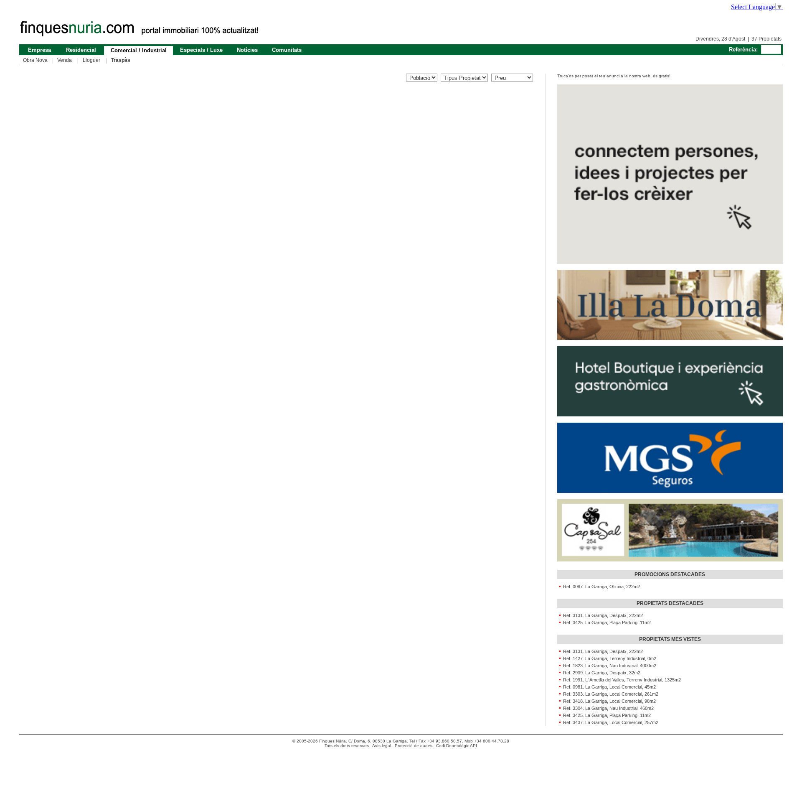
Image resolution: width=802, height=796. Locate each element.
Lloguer (91, 60)
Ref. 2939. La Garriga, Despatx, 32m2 (600, 672)
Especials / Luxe (201, 50)
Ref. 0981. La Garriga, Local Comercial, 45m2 (608, 686)
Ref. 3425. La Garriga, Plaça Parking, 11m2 (606, 622)
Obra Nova (35, 60)
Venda (64, 60)
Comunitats (287, 50)
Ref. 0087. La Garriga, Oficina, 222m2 (600, 586)
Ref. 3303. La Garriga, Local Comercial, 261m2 (609, 693)
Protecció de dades (413, 745)
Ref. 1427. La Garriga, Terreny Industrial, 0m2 (608, 658)
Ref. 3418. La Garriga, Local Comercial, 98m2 (608, 701)
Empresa (39, 50)
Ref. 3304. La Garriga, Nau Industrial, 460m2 (607, 708)
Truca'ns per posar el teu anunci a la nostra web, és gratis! (613, 76)
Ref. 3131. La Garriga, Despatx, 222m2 (602, 615)
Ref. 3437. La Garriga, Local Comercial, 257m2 (609, 722)
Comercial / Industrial (139, 50)
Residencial (81, 50)
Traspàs (120, 60)
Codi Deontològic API (456, 745)
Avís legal (381, 745)
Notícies (247, 50)
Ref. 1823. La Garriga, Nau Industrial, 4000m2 (608, 665)
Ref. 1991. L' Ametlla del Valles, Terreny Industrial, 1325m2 (621, 679)
